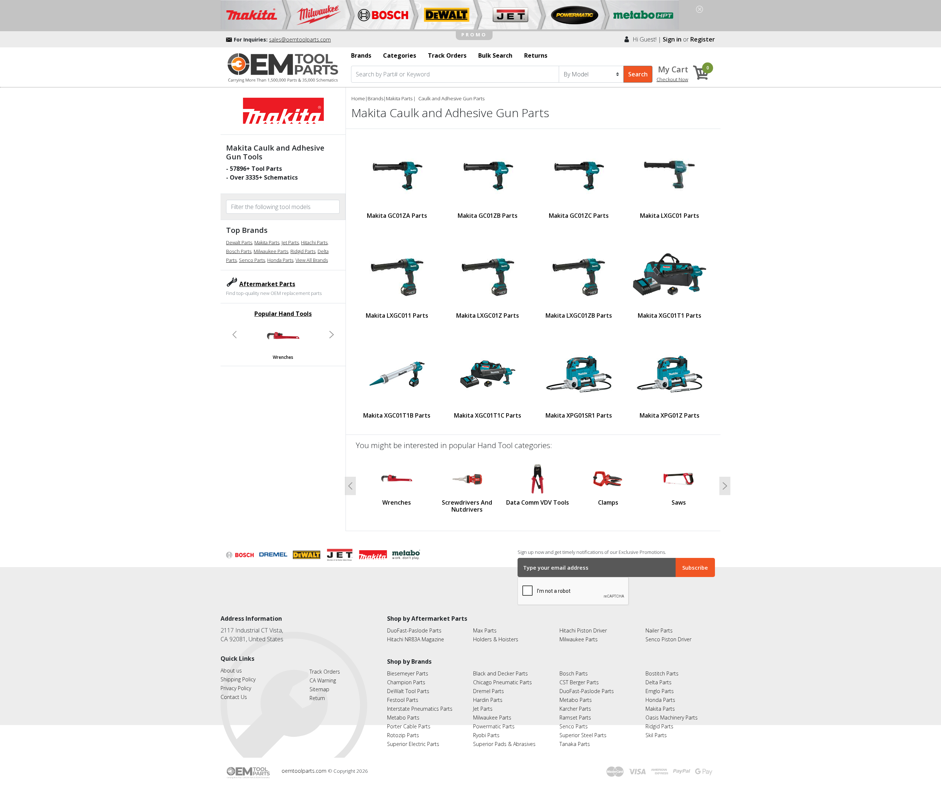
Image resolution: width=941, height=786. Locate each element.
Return (317, 698)
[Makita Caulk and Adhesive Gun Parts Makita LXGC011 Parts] (397, 274)
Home (358, 98)
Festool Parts (402, 699)
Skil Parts (656, 735)
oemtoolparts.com (305, 770)
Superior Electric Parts (413, 743)
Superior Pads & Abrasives (504, 743)
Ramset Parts (575, 717)
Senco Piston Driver (668, 639)
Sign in (672, 39)
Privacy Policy (236, 688)
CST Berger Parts (579, 682)
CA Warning (323, 680)
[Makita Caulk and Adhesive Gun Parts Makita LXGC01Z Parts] (487, 274)
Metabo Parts (403, 717)
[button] (234, 334)
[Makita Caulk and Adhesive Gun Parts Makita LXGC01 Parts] (669, 174)
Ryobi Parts (486, 735)
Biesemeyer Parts (407, 673)
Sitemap (319, 689)
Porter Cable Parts (408, 726)
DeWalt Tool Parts (408, 691)
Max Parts (485, 630)
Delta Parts (658, 682)
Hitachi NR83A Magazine (415, 639)
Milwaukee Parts (271, 251)
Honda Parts (280, 260)
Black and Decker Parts (500, 673)
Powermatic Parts (494, 726)
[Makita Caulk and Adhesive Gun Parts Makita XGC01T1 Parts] (669, 274)
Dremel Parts (488, 691)
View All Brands (312, 260)
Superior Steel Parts (583, 735)
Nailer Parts (659, 630)
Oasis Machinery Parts (671, 717)
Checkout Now (672, 79)
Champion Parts (406, 682)
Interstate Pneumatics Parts (419, 708)
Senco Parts (252, 260)
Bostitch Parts (662, 673)
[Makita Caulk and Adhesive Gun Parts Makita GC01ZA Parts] (397, 174)
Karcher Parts (575, 708)
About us (231, 670)
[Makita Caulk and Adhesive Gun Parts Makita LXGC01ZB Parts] (578, 274)
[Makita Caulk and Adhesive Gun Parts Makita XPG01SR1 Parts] (578, 374)
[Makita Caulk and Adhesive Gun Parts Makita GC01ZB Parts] (487, 174)
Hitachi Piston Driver (583, 630)
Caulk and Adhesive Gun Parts (451, 98)
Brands (375, 98)
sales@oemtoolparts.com (300, 39)
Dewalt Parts (239, 242)
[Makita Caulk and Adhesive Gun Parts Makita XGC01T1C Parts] (487, 374)
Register (702, 39)
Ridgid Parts (302, 251)
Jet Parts (290, 242)
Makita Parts (266, 242)
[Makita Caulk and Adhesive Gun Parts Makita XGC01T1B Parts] (397, 374)
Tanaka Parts (574, 743)
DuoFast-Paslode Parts (414, 630)
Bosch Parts (238, 251)
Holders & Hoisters (495, 639)
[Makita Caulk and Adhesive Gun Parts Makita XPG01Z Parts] (669, 374)
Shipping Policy (238, 679)
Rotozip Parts (403, 735)
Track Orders (325, 671)
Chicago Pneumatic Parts (502, 682)
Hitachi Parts (314, 242)
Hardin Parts (487, 699)
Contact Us (234, 696)
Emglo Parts (659, 691)
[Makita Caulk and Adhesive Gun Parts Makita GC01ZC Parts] (578, 174)
